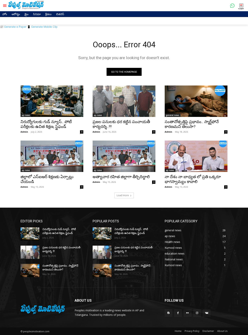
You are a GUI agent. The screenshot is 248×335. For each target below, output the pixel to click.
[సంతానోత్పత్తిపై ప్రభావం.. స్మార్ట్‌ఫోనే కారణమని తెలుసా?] (196, 101)
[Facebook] (178, 313)
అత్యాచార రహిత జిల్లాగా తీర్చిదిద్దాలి (121, 176)
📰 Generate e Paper (13, 26)
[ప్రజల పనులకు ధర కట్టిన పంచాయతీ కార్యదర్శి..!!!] (124, 101)
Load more (123, 195)
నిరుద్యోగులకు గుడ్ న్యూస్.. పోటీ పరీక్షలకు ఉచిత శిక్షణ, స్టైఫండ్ (46, 124)
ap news (26, 115)
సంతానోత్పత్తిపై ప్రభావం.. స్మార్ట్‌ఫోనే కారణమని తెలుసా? (192, 124)
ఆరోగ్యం (16, 14)
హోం (4, 14)
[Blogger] (168, 313)
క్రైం (26, 14)
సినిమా (37, 14)
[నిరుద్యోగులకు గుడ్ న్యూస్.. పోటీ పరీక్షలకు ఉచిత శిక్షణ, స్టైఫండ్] (52, 101)
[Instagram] (197, 313)
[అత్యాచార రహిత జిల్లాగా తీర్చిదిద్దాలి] (124, 156)
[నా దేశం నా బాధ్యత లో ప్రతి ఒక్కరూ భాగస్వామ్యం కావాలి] (196, 156)
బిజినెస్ (60, 14)
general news (172, 115)
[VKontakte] (206, 313)
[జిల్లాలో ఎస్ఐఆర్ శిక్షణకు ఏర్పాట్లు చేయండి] (52, 156)
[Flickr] (187, 313)
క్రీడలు (48, 14)
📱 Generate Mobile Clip (42, 26)
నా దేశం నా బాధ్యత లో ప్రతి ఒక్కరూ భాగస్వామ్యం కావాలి (193, 179)
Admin (24, 131)
